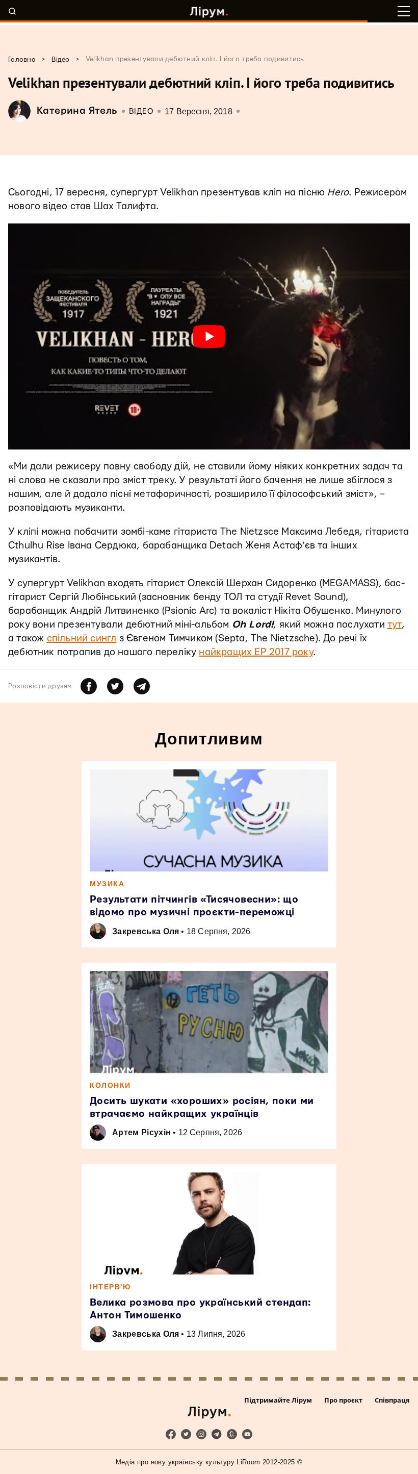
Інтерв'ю (110, 1287)
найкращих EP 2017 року (255, 652)
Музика (107, 884)
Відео (141, 111)
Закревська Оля (145, 931)
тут (394, 625)
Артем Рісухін (141, 1132)
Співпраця (392, 1400)
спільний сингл (82, 638)
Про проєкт (343, 1400)
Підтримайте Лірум (278, 1400)
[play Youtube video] (209, 336)
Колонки (110, 1085)
